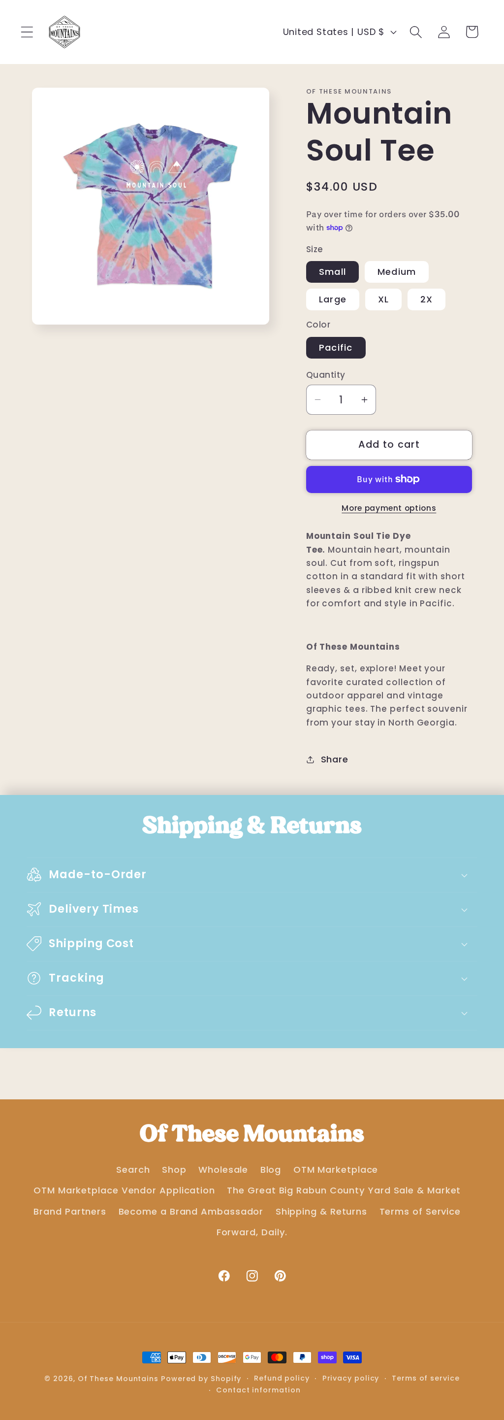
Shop (174, 1169)
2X (426, 299)
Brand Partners (69, 1211)
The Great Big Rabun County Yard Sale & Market (344, 1190)
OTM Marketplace (335, 1169)
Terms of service (426, 1378)
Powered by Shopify (201, 1379)
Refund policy (282, 1378)
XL (383, 299)
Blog (271, 1169)
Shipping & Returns (321, 1211)
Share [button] (334, 759)
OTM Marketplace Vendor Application (124, 1190)
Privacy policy (350, 1378)
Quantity (326, 375)
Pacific (336, 347)
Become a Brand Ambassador (191, 1211)
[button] (27, 32)
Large (333, 299)
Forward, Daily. (252, 1232)
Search (133, 1169)
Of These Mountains (119, 1379)
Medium (397, 271)
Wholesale (223, 1169)
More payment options (389, 508)
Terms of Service (420, 1211)
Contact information (258, 1390)
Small (332, 271)
